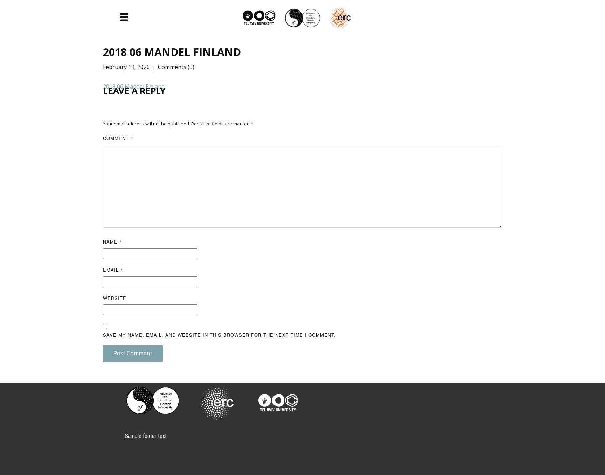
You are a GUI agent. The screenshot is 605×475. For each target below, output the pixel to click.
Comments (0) (175, 67)
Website (114, 298)
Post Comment (132, 353)
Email (113, 269)
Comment (118, 138)
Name (112, 241)
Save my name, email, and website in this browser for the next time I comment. (219, 334)
